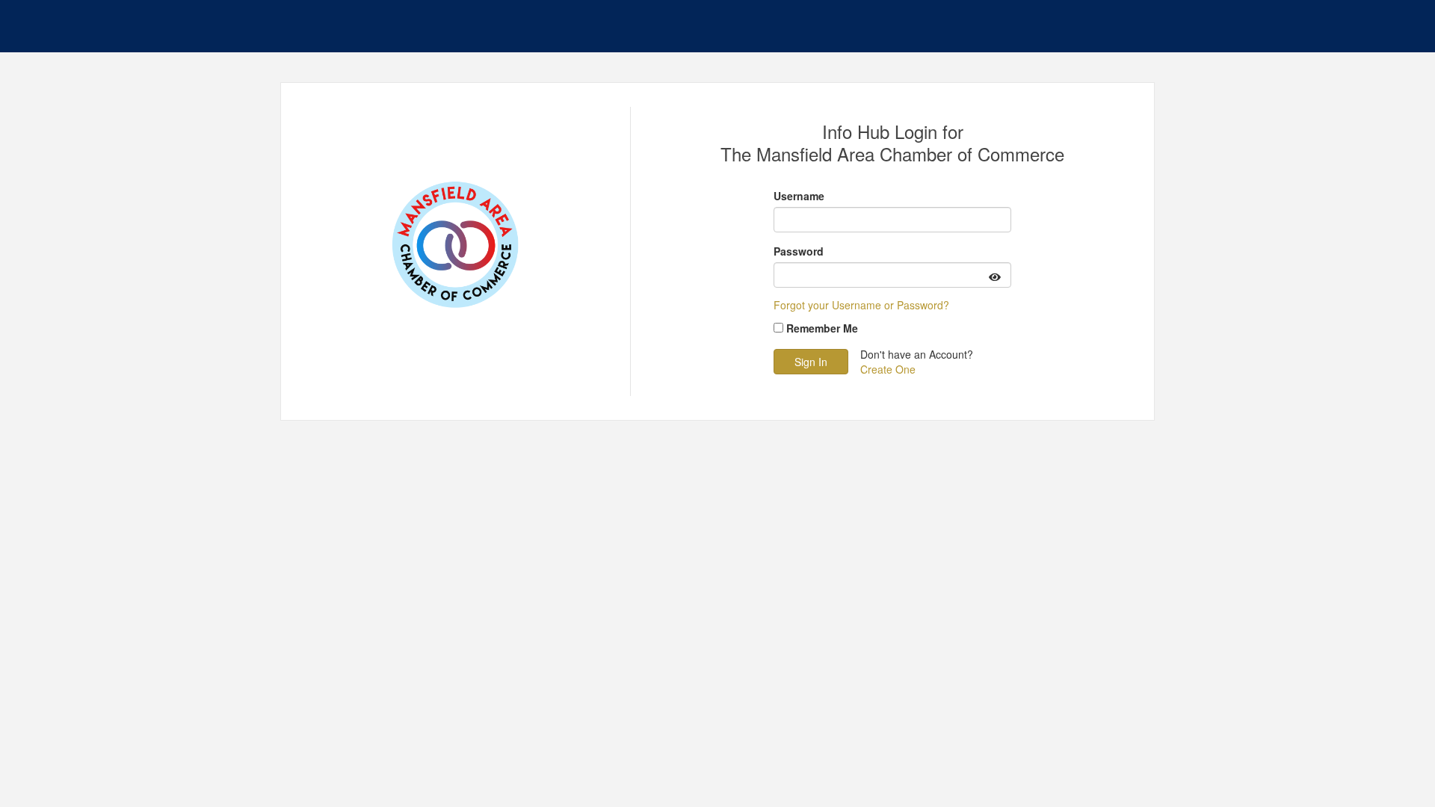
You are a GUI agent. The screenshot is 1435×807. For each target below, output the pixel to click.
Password (799, 251)
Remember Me (822, 328)
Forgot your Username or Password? (861, 304)
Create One (888, 369)
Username (799, 195)
